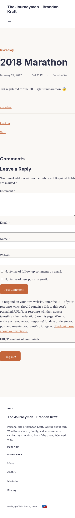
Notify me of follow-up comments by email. (33, 270)
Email (5, 222)
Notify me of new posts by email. (26, 278)
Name (5, 238)
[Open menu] (9, 20)
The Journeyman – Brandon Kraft (32, 417)
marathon (6, 107)
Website (5, 254)
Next (3, 132)
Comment (7, 190)
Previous (5, 122)
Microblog (7, 50)
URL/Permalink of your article (20, 338)
